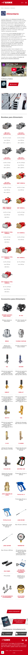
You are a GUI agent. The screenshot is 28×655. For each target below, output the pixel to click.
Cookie (10, 650)
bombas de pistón (17, 33)
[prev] (2, 101)
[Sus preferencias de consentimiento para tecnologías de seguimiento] (2, 652)
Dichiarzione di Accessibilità (17, 650)
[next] (25, 101)
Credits (14, 652)
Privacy (7, 650)
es (22, 2)
